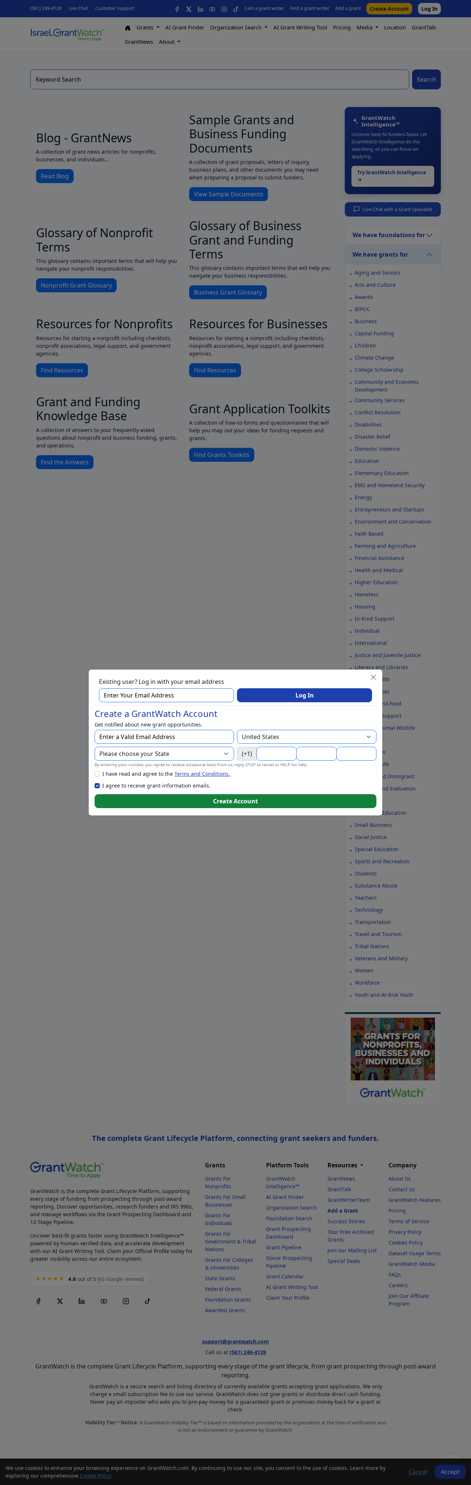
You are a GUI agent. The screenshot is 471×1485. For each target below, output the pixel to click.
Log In (304, 695)
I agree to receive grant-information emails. (156, 785)
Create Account (235, 801)
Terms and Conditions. (202, 773)
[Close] (373, 677)
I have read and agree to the (166, 773)
